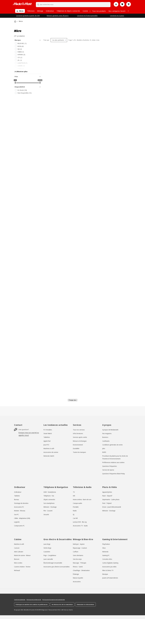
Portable (76, 507)
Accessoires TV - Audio (80, 526)
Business (105, 437)
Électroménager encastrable (53, 563)
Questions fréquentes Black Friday (113, 474)
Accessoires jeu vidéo (109, 567)
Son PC (16, 514)
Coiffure (75, 552)
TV (74, 492)
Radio (75, 511)
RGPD (104, 452)
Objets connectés (49, 499)
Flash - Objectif (107, 496)
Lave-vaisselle (48, 559)
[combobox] (73, 4)
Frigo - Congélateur (50, 555)
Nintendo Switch (49, 456)
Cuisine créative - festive (22, 567)
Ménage (40, 11)
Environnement (78, 445)
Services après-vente (80, 437)
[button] (19, 11)
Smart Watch (48, 434)
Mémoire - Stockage (50, 507)
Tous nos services (79, 430)
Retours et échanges (80, 441)
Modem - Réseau (19, 511)
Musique (105, 574)
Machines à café (49, 448)
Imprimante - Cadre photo (110, 499)
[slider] (15, 83)
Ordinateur (50, 11)
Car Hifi (75, 518)
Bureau (16, 499)
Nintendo (105, 552)
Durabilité (76, 448)
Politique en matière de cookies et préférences (32, 604)
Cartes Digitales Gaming (110, 563)
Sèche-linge (47, 548)
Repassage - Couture (80, 548)
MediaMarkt (27, 610)
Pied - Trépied (106, 503)
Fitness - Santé (78, 567)
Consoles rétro (107, 559)
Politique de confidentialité (34, 599)
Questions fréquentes (109, 466)
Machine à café (19, 544)
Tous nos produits (99, 11)
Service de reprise (108, 470)
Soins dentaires (78, 555)
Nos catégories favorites (117, 11)
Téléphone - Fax (49, 496)
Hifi (74, 496)
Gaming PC (106, 555)
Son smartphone (49, 503)
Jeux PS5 (46, 445)
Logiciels (17, 522)
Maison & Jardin (78, 578)
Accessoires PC (19, 507)
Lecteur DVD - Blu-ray (80, 522)
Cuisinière (47, 552)
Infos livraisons (78, 434)
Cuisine (85, 11)
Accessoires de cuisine (51, 452)
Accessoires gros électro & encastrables (57, 567)
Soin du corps (77, 559)
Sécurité (46, 514)
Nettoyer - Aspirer (79, 544)
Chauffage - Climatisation (81, 570)
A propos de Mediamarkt (110, 430)
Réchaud (17, 570)
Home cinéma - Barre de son (82, 499)
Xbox (104, 548)
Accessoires (77, 582)
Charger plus (72, 400)
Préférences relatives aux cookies (113, 462)
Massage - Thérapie (79, 563)
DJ (73, 514)
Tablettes (47, 437)
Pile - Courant (48, 511)
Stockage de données (21, 503)
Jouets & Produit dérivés (110, 578)
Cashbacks (106, 441)
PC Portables (48, 430)
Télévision (30, 11)
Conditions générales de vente (112, 445)
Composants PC (19, 526)
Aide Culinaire (18, 552)
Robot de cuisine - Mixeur (22, 555)
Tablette (17, 496)
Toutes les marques (79, 452)
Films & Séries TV (107, 570)
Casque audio (77, 503)
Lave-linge (47, 544)
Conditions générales (19, 599)
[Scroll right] (128, 11)
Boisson (16, 559)
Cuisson (16, 548)
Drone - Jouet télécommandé (111, 507)
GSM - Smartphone (50, 492)
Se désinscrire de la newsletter (62, 604)
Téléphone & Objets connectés (68, 11)
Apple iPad (47, 441)
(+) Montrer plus (21, 71)
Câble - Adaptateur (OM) (22, 518)
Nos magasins (107, 434)
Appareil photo (107, 492)
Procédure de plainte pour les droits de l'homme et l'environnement (115, 457)
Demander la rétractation (85, 604)
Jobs (103, 448)
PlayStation (106, 544)
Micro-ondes (18, 563)
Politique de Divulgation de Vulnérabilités (53, 599)
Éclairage (76, 574)
